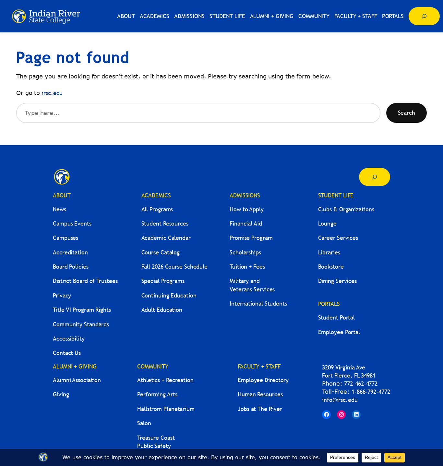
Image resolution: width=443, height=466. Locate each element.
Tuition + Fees (247, 266)
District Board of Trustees (85, 281)
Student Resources (164, 223)
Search (406, 112)
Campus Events (72, 223)
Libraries (329, 252)
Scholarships (245, 252)
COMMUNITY (152, 366)
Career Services (338, 237)
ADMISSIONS (245, 195)
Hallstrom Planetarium (166, 409)
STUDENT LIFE (336, 195)
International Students (258, 303)
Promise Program (251, 237)
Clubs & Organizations (346, 209)
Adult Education (162, 309)
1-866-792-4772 (371, 391)
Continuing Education (169, 295)
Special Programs (163, 281)
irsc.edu (52, 93)
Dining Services (337, 281)
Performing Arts (157, 394)
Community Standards (81, 324)
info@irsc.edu (340, 399)
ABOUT (62, 195)
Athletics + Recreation (165, 380)
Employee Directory (263, 380)
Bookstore (331, 266)
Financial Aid (246, 223)
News (59, 209)
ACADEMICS (156, 195)
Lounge (327, 223)
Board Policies (71, 266)
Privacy (62, 295)
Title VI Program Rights (82, 309)
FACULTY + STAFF (259, 366)
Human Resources (260, 394)
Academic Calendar (166, 237)
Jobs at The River (260, 409)
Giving (61, 394)
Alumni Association (77, 380)
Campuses (65, 237)
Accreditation (70, 252)
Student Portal (336, 317)
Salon (144, 423)
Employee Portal (339, 332)
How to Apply (247, 209)
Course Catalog (160, 252)
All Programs (157, 209)
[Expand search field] (424, 16)
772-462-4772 (360, 383)
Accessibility (69, 338)
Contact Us (67, 352)
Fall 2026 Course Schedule (174, 266)
